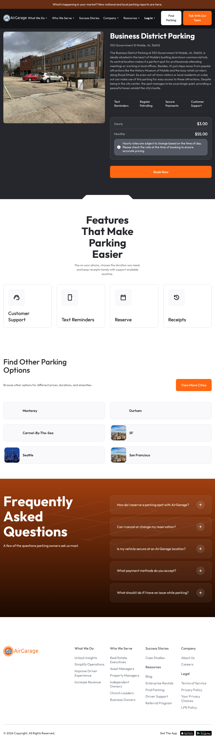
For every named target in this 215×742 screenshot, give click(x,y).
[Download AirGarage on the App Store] (187, 733)
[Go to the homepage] (20, 651)
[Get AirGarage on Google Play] (204, 733)
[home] (15, 18)
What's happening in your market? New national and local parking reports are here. (107, 4)
